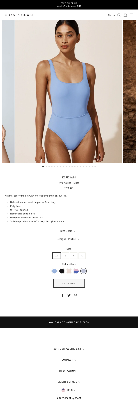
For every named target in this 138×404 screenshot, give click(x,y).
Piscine (54, 271)
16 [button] (87, 167)
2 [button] (46, 167)
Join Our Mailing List (68, 348)
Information (67, 370)
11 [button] (72, 167)
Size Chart (66, 230)
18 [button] (92, 167)
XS (56, 255)
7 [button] (61, 167)
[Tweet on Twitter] (69, 295)
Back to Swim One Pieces (71, 322)
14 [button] (81, 167)
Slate (83, 271)
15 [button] (84, 167)
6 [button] (58, 167)
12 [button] (75, 167)
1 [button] (43, 167)
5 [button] (55, 167)
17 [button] (90, 167)
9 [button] (67, 167)
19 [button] (95, 167)
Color (69, 264)
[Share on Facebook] (62, 295)
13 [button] (78, 167)
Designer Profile (67, 238)
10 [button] (69, 167)
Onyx (62, 271)
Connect (68, 359)
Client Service (68, 381)
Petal (69, 271)
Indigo (76, 271)
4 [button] (52, 167)
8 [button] (64, 167)
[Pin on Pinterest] (75, 295)
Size (68, 248)
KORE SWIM (69, 177)
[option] (69, 5)
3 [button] (49, 167)
